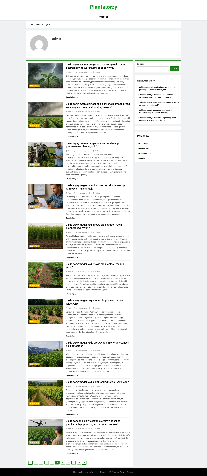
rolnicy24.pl (144, 144)
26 (79, 463)
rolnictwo (34, 86)
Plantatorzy (103, 7)
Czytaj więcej (71, 97)
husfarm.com (144, 148)
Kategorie (103, 17)
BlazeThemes (128, 472)
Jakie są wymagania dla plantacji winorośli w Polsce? (97, 381)
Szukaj (140, 64)
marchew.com (145, 153)
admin (70, 72)
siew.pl (142, 158)
